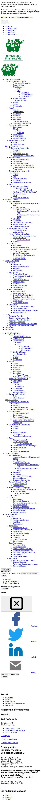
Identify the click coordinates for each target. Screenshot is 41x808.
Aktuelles (12, 263)
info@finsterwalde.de (15, 730)
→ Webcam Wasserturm (9, 743)
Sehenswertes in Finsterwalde (19, 171)
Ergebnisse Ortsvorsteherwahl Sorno (21, 326)
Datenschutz (9, 705)
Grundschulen (21, 100)
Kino (14, 177)
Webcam (8, 700)
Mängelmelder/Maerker (21, 280)
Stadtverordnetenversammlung (23, 307)
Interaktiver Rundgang (20, 154)
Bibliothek (16, 116)
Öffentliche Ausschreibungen (23, 297)
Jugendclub (17, 114)
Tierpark (16, 110)
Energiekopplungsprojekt (21, 226)
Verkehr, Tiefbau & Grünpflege (19, 234)
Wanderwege (17, 180)
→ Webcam (5, 739)
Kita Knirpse (25, 93)
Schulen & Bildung (19, 98)
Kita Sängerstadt (26, 95)
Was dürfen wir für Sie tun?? (11, 573)
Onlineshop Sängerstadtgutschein (25, 249)
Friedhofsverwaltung (20, 286)
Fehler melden (10, 701)
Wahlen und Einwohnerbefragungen (25, 310)
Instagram (8, 797)
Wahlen (7, 314)
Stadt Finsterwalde (15, 289)
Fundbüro (16, 284)
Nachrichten (17, 265)
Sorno (19, 131)
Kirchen (15, 142)
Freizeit (11, 108)
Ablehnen (4, 21)
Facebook (8, 795)
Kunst (15, 196)
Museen (15, 175)
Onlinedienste (9, 328)
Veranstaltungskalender (21, 159)
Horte (18, 89)
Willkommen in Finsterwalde (19, 148)
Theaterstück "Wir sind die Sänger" (25, 192)
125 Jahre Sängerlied (20, 188)
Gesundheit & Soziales (16, 140)
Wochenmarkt (17, 135)
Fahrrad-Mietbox (18, 137)
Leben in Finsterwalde (12, 79)
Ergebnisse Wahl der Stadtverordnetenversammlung (19, 317)
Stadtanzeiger (17, 270)
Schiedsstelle (17, 278)
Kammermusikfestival (20, 163)
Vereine (15, 104)
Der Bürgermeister (19, 291)
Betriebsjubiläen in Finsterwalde (24, 255)
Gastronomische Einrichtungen (23, 156)
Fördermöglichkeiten (20, 230)
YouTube (8, 799)
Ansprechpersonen (19, 293)
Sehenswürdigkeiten (20, 179)
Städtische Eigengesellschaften (24, 299)
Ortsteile (16, 129)
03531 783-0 (12, 728)
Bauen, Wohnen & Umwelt (18, 228)
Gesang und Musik (19, 194)
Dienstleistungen (18, 282)
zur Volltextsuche (11, 34)
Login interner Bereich (20, 303)
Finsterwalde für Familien (22, 83)
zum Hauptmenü (11, 28)
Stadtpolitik (13, 305)
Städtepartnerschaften (20, 186)
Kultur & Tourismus (11, 146)
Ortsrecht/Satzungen (20, 308)
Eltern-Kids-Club (18, 85)
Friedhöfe (16, 242)
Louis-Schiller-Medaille (21, 198)
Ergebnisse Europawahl (17, 322)
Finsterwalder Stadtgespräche (23, 165)
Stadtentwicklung (15, 202)
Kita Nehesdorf (26, 96)
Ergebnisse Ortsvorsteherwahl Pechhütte (23, 324)
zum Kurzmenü (10, 32)
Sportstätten (17, 119)
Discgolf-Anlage (22, 121)
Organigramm (17, 301)
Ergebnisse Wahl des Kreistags (19, 320)
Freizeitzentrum (18, 112)
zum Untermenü (10, 30)
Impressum (9, 698)
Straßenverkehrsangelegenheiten (24, 236)
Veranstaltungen (14, 158)
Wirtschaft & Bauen (11, 200)
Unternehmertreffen (19, 259)
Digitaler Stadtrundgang (21, 253)
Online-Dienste (18, 287)
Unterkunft (16, 152)
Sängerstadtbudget (19, 138)
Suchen (4, 575)
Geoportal (16, 219)
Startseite (8, 579)
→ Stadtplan (5, 736)
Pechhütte (20, 133)
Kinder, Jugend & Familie (17, 81)
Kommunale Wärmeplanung (22, 223)
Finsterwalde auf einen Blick (22, 276)
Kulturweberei (17, 161)
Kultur (11, 184)
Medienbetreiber (18, 232)
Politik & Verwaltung (12, 261)
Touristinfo (16, 150)
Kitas (18, 91)
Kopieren (4, 676)
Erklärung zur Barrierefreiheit (15, 703)
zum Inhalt (8, 27)
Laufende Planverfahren (21, 209)
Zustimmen (5, 23)
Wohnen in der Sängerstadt (18, 125)
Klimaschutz (17, 221)
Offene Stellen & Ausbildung (22, 295)
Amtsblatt (16, 268)
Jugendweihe (17, 106)
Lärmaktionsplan (19, 207)
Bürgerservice (13, 272)
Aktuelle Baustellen (19, 238)
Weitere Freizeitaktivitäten (22, 123)
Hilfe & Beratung (18, 144)
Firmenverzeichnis (19, 257)
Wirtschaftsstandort (20, 251)
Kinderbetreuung (18, 87)
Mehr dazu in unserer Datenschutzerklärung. (17, 17)
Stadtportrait (17, 127)
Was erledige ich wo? (20, 274)
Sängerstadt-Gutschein (21, 247)
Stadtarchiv (17, 117)
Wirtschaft (12, 244)
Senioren (16, 102)
